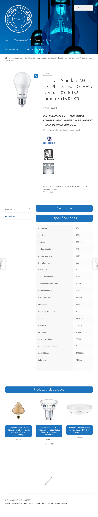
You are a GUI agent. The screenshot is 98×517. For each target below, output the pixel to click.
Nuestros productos (43, 40)
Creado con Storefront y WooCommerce (51, 503)
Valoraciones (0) (11, 216)
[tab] (18, 209)
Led (51, 192)
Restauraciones (11, 49)
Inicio (7, 40)
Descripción (10, 209)
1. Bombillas (17, 58)
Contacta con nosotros (34, 49)
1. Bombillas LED (29, 58)
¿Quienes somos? (21, 40)
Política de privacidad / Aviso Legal (19, 503)
